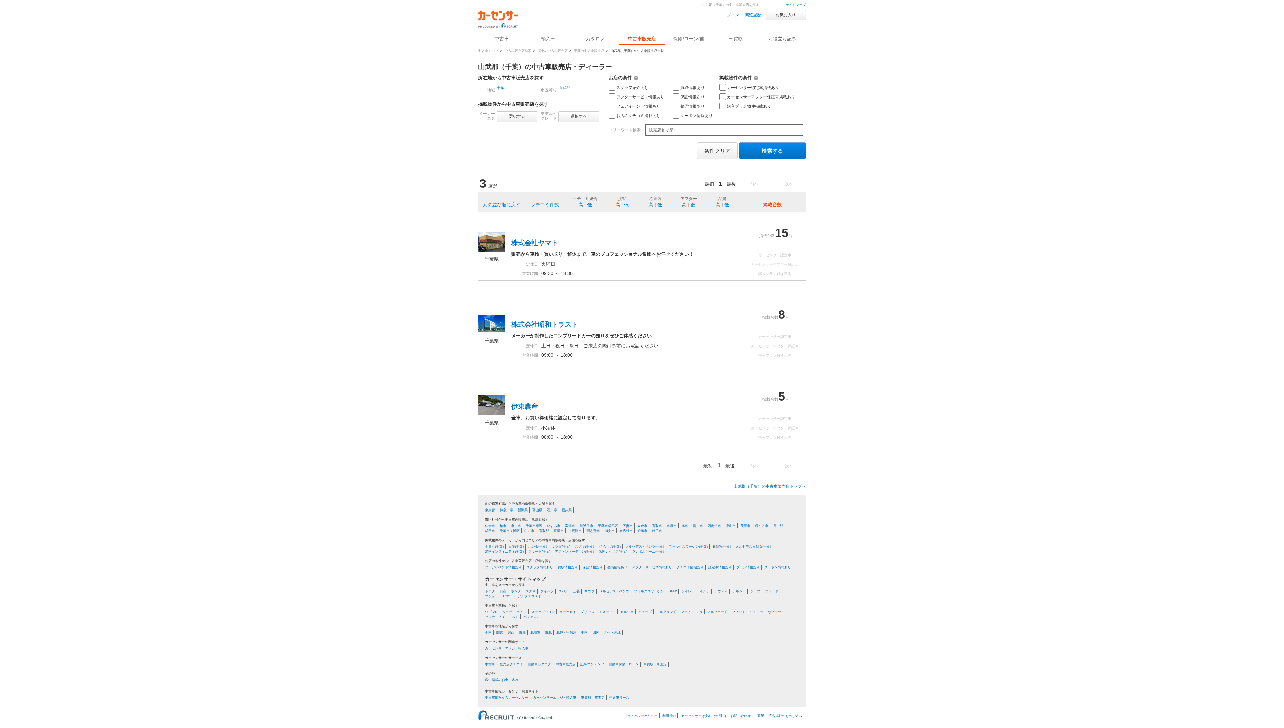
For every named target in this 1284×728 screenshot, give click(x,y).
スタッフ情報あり (539, 567)
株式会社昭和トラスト (544, 324)
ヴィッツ (774, 612)
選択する (517, 116)
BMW (673, 591)
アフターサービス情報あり (640, 97)
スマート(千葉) (539, 551)
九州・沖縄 (612, 632)
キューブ (645, 612)
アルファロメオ (529, 596)
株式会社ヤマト (534, 242)
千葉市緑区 (534, 526)
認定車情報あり (720, 567)
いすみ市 (553, 526)
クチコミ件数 (545, 204)
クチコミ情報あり (690, 567)
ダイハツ (547, 591)
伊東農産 (524, 406)
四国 (596, 632)
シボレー (688, 591)
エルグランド (666, 612)
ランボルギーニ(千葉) (648, 551)
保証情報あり (692, 97)
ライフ (522, 612)
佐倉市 (490, 526)
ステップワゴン (543, 612)
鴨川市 (698, 526)
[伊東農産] (491, 413)
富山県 (537, 510)
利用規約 (669, 716)
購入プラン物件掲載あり (749, 106)
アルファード (717, 612)
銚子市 (657, 531)
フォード (771, 591)
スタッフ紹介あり (632, 87)
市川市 (516, 526)
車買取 (736, 38)
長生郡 (778, 526)
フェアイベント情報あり (638, 106)
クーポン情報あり (696, 115)
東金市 (642, 526)
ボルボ (705, 591)
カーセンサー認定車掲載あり (753, 87)
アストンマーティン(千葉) (574, 551)
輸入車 (548, 38)
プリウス (587, 612)
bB (502, 617)
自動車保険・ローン (624, 664)
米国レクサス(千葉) (613, 551)
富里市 (559, 531)
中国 (584, 632)
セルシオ (627, 612)
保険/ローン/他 (688, 38)
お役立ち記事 (782, 38)
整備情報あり (692, 106)
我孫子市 (586, 526)
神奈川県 (506, 510)
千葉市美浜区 (510, 531)
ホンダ (516, 591)
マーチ (686, 612)
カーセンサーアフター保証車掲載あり (761, 97)
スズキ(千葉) (584, 546)
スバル (563, 591)
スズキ (531, 591)
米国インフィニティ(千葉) (504, 551)
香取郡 (544, 531)
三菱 (576, 591)
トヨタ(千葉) (494, 546)
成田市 (490, 531)
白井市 (529, 531)
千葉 (501, 88)
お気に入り (786, 15)
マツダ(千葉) (561, 546)
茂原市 (745, 526)
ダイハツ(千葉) (610, 546)
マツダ (589, 591)
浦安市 (610, 531)
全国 (488, 632)
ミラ (699, 612)
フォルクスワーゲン (649, 591)
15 (781, 233)
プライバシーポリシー (641, 716)
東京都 (490, 510)
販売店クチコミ (511, 664)
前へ (754, 184)
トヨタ (490, 591)
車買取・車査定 (655, 664)
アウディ (721, 591)
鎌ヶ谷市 (761, 526)
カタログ (595, 38)
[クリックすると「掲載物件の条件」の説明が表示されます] (756, 77)
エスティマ (607, 612)
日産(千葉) (516, 546)
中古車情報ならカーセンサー (506, 697)
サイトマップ (796, 5)
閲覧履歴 (753, 15)
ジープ (755, 591)
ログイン (731, 15)
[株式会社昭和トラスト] (491, 331)
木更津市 (575, 531)
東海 (522, 632)
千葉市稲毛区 (608, 526)
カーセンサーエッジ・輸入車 (506, 648)
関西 (511, 632)
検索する (772, 151)
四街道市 (714, 526)
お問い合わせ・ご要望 (747, 716)
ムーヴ (507, 612)
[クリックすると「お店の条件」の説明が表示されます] (636, 77)
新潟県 (523, 510)
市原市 (672, 526)
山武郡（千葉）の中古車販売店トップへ (770, 486)
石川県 (552, 510)
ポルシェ (739, 591)
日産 (503, 591)
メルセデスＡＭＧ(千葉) (753, 546)
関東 (499, 632)
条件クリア (717, 151)
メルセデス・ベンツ (614, 591)
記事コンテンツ (592, 664)
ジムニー (756, 612)
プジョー (491, 596)
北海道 (535, 632)
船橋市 (642, 531)
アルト (514, 617)
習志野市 (593, 531)
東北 (548, 632)
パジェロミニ (533, 617)
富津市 (570, 526)
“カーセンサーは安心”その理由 (703, 716)
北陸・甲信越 (566, 632)
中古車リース (619, 697)
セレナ (490, 617)
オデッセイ (567, 612)
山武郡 (564, 88)
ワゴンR (491, 612)
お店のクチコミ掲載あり (638, 115)
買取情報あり (692, 87)
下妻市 (628, 526)
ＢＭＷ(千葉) (721, 546)
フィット (738, 612)
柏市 (503, 526)
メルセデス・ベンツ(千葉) (644, 546)
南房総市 (626, 531)
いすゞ (508, 596)
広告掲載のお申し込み (501, 680)
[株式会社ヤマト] (491, 250)
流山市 (731, 526)
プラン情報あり (748, 567)
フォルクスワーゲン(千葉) (688, 546)
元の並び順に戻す (501, 204)
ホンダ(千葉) (537, 546)
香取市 (657, 526)
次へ (789, 184)
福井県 (567, 510)
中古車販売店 (642, 38)
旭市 (684, 526)
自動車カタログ (539, 664)
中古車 (490, 664)
